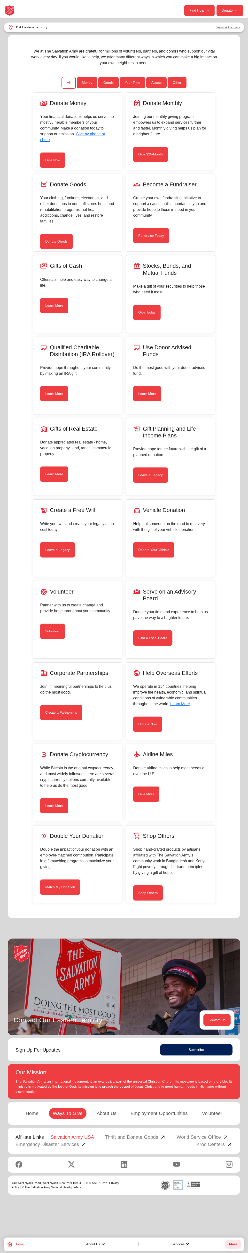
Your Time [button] (132, 82)
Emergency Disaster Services (51, 1144)
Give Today (146, 312)
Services (180, 1244)
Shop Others (148, 893)
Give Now (52, 160)
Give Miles (146, 794)
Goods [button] (108, 82)
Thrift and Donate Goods (135, 1137)
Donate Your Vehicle (153, 550)
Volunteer (52, 631)
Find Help (196, 10)
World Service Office (203, 1137)
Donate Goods (56, 241)
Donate (227, 10)
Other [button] (177, 82)
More (233, 1244)
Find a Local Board (152, 638)
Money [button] (87, 82)
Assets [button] (156, 82)
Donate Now (147, 724)
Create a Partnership (61, 712)
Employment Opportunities (159, 1113)
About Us (96, 1244)
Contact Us (217, 1020)
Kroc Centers (214, 1144)
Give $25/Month (150, 154)
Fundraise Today (151, 235)
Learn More (54, 305)
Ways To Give (68, 1113)
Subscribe (196, 1050)
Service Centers (228, 27)
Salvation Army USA (72, 1137)
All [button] (68, 82)
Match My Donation (60, 887)
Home (32, 1113)
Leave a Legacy (150, 475)
